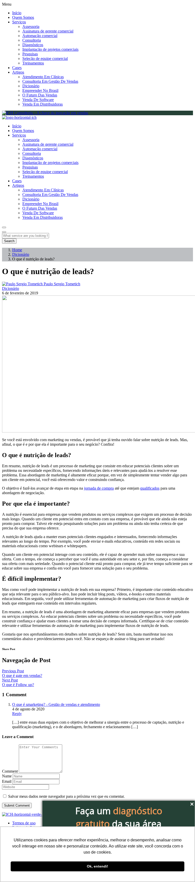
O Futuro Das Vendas (39, 95)
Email (6, 781)
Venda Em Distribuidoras (42, 104)
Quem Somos (23, 17)
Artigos (18, 72)
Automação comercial (39, 36)
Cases (17, 67)
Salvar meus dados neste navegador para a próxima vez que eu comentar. (66, 796)
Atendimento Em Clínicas (43, 77)
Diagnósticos (32, 45)
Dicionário (30, 86)
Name (7, 776)
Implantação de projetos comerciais (50, 49)
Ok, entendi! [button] (97, 866)
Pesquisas (30, 54)
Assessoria (30, 26)
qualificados (149, 488)
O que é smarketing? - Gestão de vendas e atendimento (56, 704)
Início (16, 13)
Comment (10, 771)
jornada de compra (99, 488)
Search (9, 241)
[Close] (4, 232)
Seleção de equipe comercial (45, 58)
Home (17, 250)
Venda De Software (38, 99)
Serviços (19, 22)
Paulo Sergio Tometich (62, 284)
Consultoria (31, 40)
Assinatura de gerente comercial (47, 31)
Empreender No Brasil (40, 90)
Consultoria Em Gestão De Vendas (50, 81)
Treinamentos (33, 63)
